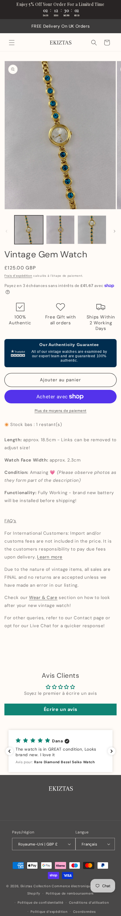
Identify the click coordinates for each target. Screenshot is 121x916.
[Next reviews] (111, 751)
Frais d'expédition (18, 276)
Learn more (50, 557)
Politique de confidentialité (40, 902)
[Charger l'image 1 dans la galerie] (28, 229)
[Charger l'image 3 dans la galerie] (92, 229)
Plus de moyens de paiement (61, 410)
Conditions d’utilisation (89, 902)
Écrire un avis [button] (60, 709)
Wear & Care (43, 597)
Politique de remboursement (70, 893)
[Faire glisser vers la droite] (114, 231)
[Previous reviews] (9, 751)
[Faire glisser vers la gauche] (6, 231)
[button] (11, 42)
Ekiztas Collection (36, 886)
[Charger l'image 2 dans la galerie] (60, 229)
